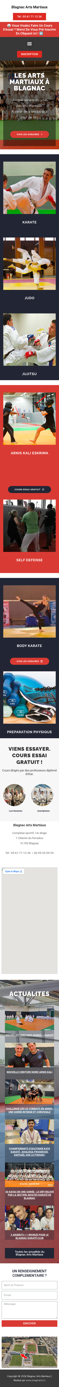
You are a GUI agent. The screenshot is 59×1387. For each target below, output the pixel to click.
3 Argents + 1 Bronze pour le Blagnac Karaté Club (30, 1236)
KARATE (29, 222)
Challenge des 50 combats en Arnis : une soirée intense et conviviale (29, 1110)
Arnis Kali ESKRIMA (29, 453)
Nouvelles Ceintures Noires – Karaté (29, 1035)
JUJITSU (29, 374)
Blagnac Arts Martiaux (29, 7)
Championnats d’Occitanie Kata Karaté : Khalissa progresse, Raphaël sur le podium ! (29, 1152)
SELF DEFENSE (29, 560)
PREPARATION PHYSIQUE (29, 732)
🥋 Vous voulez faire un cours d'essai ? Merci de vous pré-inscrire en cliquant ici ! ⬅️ (29, 29)
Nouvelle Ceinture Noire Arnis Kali (29, 1072)
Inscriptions (43, 811)
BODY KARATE (29, 646)
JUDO (30, 298)
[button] (29, 44)
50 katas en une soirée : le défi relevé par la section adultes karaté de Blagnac (29, 1195)
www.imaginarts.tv (36, 1380)
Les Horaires (15, 811)
